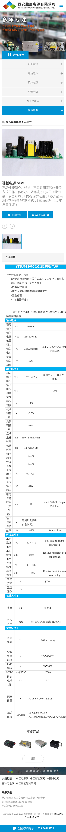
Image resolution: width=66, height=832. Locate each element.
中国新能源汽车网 (26, 783)
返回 (33, 758)
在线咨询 (16, 214)
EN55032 (47, 666)
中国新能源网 (37, 778)
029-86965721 (42, 214)
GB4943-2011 (48, 656)
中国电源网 (22, 778)
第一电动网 (8, 783)
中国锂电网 (53, 778)
